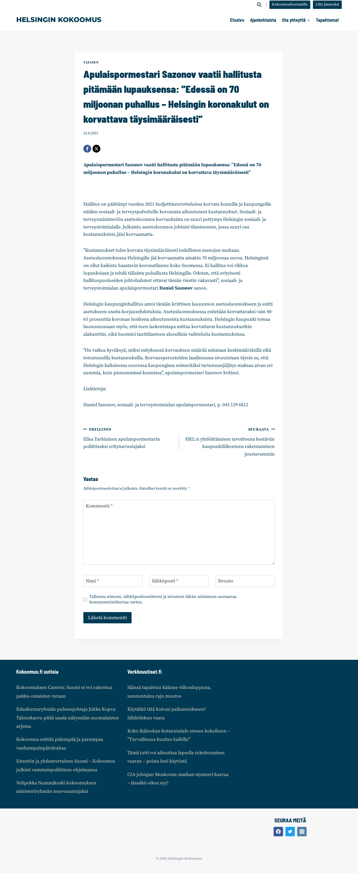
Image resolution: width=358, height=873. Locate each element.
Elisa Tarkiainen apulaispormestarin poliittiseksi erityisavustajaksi (121, 438)
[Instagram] (302, 831)
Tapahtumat (327, 20)
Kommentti (99, 506)
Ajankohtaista (263, 20)
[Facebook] (87, 149)
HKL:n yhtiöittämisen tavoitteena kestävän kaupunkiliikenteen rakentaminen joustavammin (230, 442)
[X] (96, 149)
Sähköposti (165, 581)
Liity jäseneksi (327, 4)
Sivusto (225, 581)
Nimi (92, 581)
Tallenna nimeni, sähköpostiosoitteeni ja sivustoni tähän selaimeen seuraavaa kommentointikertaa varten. (162, 599)
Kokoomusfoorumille (290, 4)
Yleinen (91, 62)
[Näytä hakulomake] (259, 4)
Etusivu (237, 20)
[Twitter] (290, 831)
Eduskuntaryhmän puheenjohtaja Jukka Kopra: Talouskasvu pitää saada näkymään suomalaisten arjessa (67, 717)
